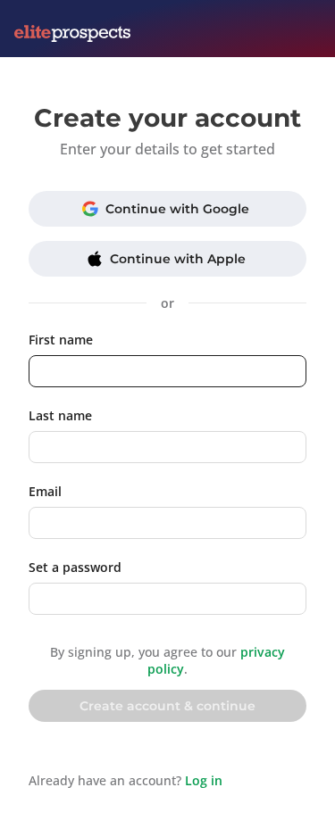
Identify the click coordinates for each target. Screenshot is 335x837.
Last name (60, 415)
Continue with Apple (178, 259)
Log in (203, 780)
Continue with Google (177, 209)
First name (61, 339)
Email (45, 491)
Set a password (75, 567)
